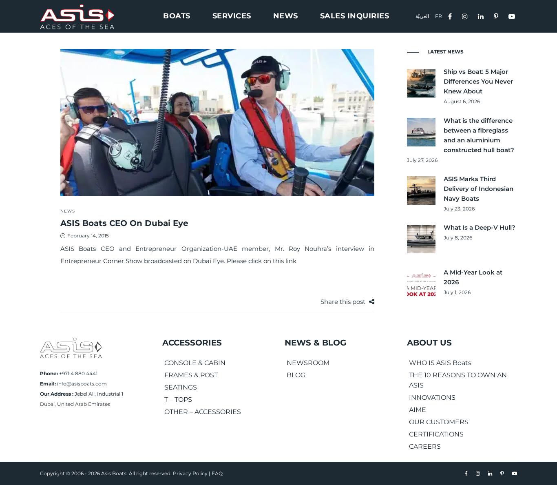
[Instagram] (466, 16)
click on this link (272, 261)
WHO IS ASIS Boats (440, 363)
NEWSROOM (308, 363)
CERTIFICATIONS (436, 434)
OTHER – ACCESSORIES (202, 412)
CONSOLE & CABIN (194, 363)
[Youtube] (512, 16)
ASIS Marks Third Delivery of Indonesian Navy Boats (478, 188)
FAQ (217, 473)
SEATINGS (180, 387)
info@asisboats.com (82, 384)
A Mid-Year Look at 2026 (473, 277)
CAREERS (425, 446)
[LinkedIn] (482, 16)
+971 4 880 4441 (78, 373)
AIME (417, 410)
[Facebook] (451, 16)
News (67, 211)
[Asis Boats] (71, 347)
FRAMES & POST (191, 375)
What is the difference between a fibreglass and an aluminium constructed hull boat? (479, 135)
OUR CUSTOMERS (439, 422)
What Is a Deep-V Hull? (479, 227)
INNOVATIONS (432, 397)
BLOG (296, 375)
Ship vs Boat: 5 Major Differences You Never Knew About (478, 81)
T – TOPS (178, 399)
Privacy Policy (190, 473)
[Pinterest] (497, 16)
